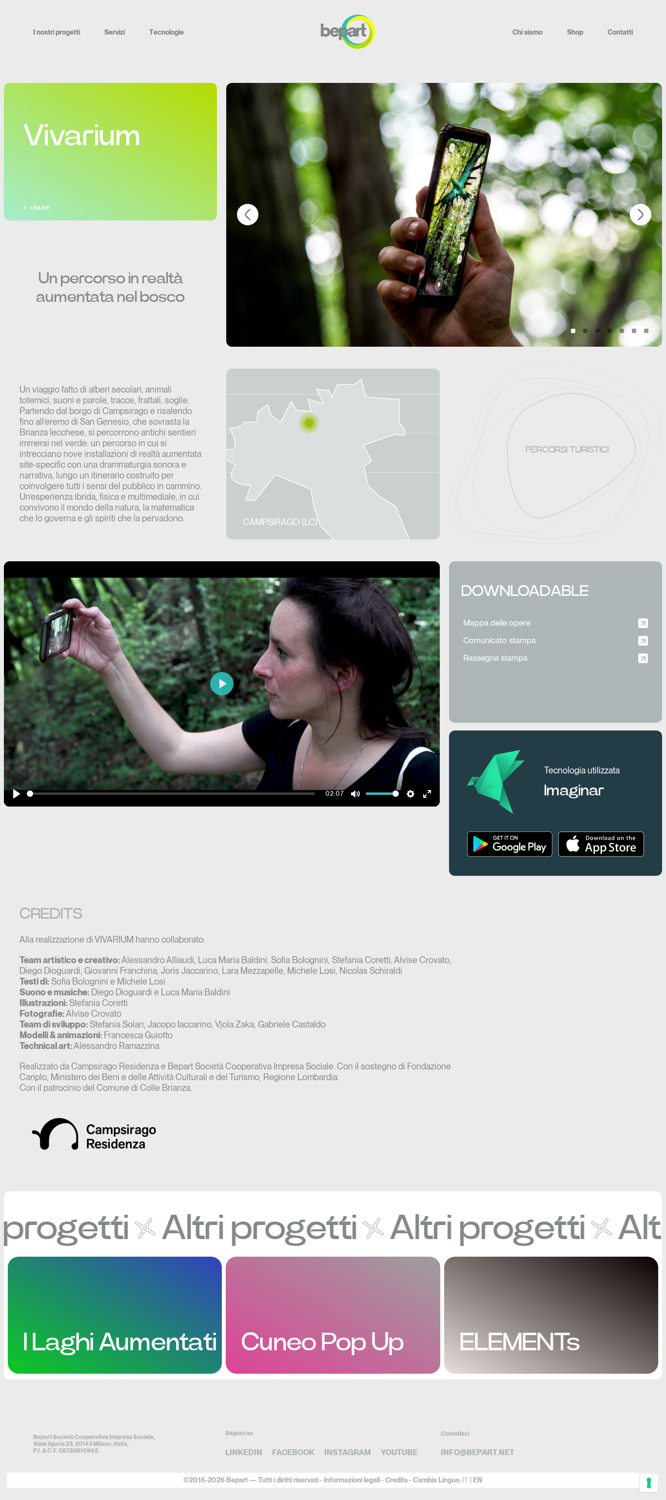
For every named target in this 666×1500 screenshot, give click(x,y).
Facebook (293, 1452)
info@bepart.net (477, 1452)
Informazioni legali (352, 1480)
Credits (396, 1480)
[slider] (171, 793)
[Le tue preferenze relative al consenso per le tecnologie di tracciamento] (649, 1483)
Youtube (399, 1452)
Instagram (347, 1452)
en (477, 1480)
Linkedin (243, 1452)
